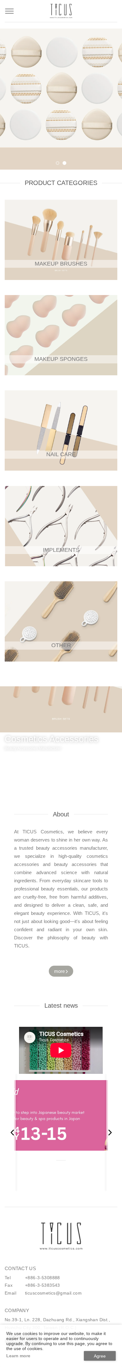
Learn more (18, 1355)
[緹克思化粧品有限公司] (61, 1236)
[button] (57, 163)
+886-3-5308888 (42, 1277)
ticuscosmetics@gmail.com (53, 1293)
